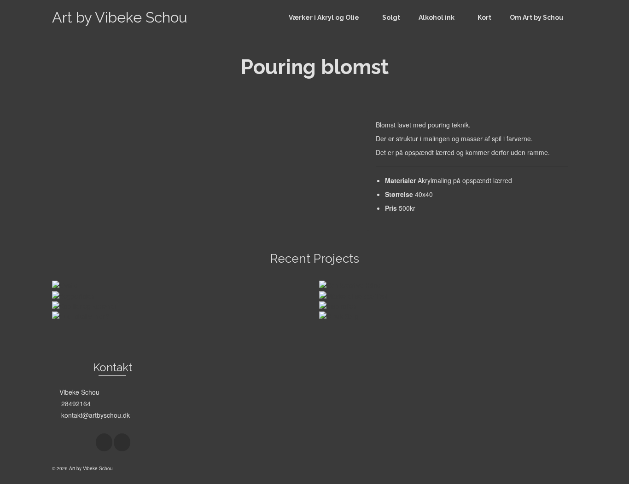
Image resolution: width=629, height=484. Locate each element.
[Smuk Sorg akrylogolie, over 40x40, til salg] (339, 315)
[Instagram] (122, 442)
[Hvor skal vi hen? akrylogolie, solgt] (81, 315)
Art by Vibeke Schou (119, 17)
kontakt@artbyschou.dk (94, 415)
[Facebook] (104, 442)
